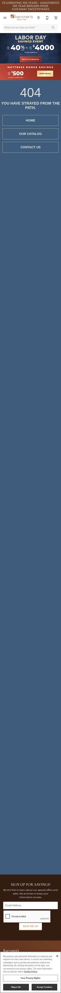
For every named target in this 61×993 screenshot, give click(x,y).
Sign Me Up (30, 926)
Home (30, 120)
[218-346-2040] (47, 18)
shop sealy (45, 73)
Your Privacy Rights (30, 978)
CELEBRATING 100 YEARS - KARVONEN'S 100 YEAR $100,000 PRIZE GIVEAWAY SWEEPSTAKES (30, 6)
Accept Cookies (44, 987)
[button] (5, 18)
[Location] (38, 18)
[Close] (57, 956)
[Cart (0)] (56, 18)
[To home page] (22, 18)
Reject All (16, 987)
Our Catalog (30, 134)
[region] (30, 972)
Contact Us (30, 147)
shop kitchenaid (30, 59)
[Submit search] (53, 27)
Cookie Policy (30, 971)
